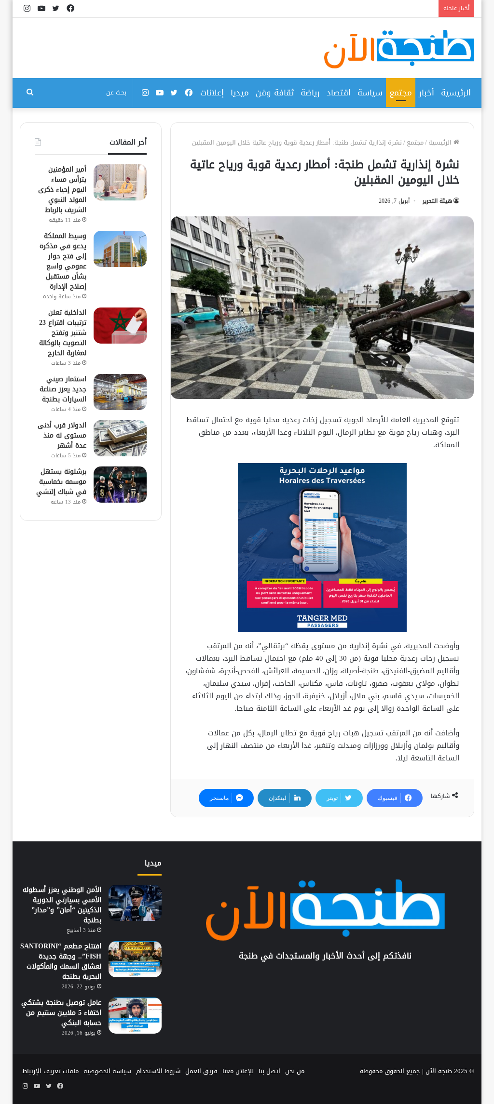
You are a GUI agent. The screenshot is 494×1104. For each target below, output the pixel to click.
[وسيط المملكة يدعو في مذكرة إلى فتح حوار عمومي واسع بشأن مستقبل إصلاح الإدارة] (120, 249)
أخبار (426, 92)
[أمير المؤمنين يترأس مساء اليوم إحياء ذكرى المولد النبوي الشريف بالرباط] (120, 182)
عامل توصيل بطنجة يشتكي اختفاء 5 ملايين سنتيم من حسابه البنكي (61, 1012)
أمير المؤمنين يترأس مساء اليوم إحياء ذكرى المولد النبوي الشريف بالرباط (62, 189)
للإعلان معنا (238, 1071)
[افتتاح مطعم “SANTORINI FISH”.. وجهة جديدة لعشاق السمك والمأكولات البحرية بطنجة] (135, 959)
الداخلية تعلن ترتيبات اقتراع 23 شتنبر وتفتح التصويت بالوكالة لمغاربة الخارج (62, 332)
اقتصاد (339, 92)
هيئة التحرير (437, 201)
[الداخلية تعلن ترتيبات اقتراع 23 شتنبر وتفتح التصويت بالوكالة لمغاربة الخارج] (120, 325)
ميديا (240, 92)
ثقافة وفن (275, 92)
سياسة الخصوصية (107, 1071)
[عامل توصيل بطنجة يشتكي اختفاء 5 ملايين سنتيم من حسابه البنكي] (135, 1016)
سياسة (370, 92)
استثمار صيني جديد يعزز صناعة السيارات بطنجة (63, 389)
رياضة (310, 92)
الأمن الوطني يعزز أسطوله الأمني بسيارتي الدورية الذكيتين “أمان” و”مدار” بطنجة (62, 905)
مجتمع (400, 92)
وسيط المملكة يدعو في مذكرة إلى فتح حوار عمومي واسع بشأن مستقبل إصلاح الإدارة (63, 261)
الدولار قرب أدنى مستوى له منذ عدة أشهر (62, 435)
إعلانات (212, 92)
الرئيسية (456, 92)
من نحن (294, 1071)
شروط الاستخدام (158, 1071)
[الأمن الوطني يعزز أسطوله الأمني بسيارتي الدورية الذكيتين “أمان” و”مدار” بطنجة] (135, 903)
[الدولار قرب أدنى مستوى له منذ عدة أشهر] (120, 438)
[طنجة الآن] (399, 49)
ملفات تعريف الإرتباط (50, 1071)
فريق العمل (201, 1071)
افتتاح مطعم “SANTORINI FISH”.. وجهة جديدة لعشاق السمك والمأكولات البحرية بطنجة (60, 961)
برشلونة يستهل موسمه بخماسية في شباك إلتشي (61, 481)
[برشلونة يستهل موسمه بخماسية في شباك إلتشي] (120, 484)
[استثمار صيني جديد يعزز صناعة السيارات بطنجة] (120, 392)
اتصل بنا (269, 1071)
